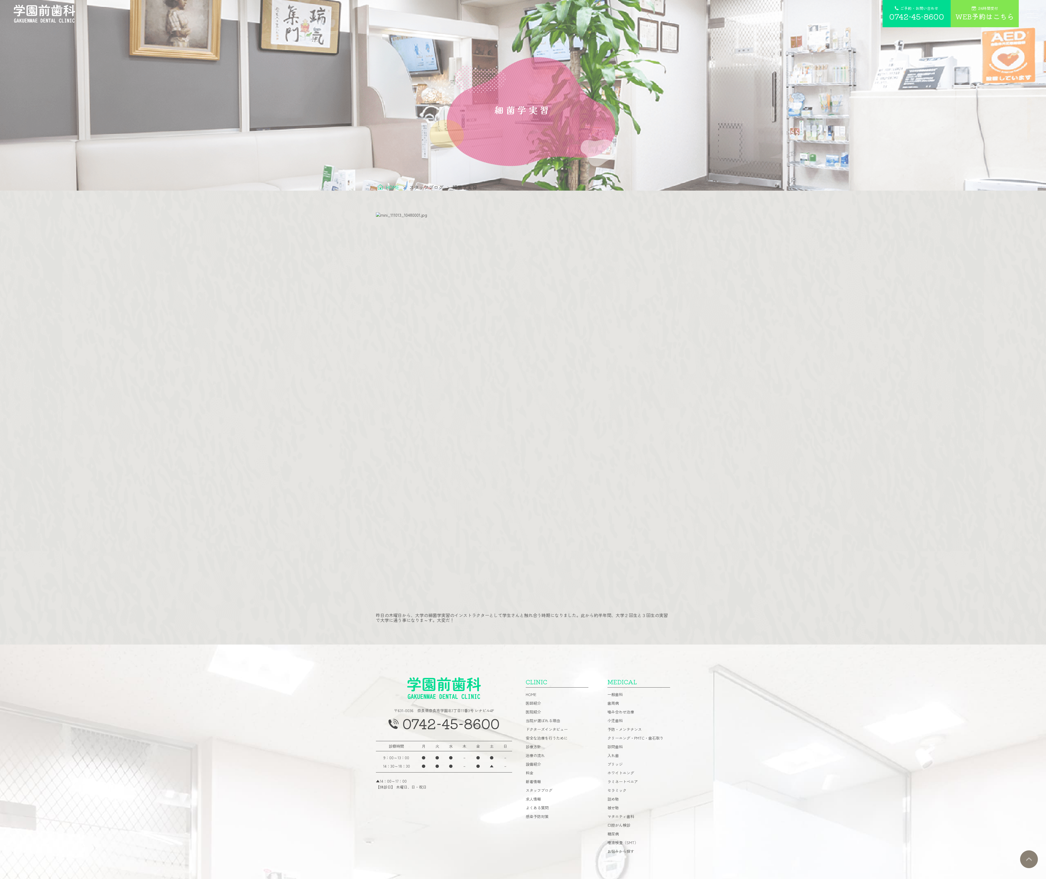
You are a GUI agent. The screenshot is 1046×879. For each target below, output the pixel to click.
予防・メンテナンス (624, 729)
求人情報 (533, 799)
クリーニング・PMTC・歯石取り (635, 738)
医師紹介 (533, 703)
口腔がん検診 (618, 825)
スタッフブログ (539, 790)
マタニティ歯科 (620, 816)
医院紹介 (533, 712)
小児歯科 (615, 720)
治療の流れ (535, 755)
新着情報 (533, 781)
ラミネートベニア (622, 781)
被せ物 (613, 808)
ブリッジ (615, 764)
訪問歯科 (615, 747)
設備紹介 (533, 764)
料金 (529, 773)
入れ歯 (613, 755)
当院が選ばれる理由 (543, 720)
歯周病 (613, 703)
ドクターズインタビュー (547, 729)
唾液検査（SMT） (622, 842)
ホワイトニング (620, 773)
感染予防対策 (537, 816)
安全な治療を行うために (547, 738)
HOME (531, 694)
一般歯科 (615, 694)
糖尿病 (613, 834)
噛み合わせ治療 (620, 712)
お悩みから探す (620, 851)
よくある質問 (537, 808)
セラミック (617, 790)
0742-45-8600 (451, 723)
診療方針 (533, 747)
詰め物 (613, 799)
